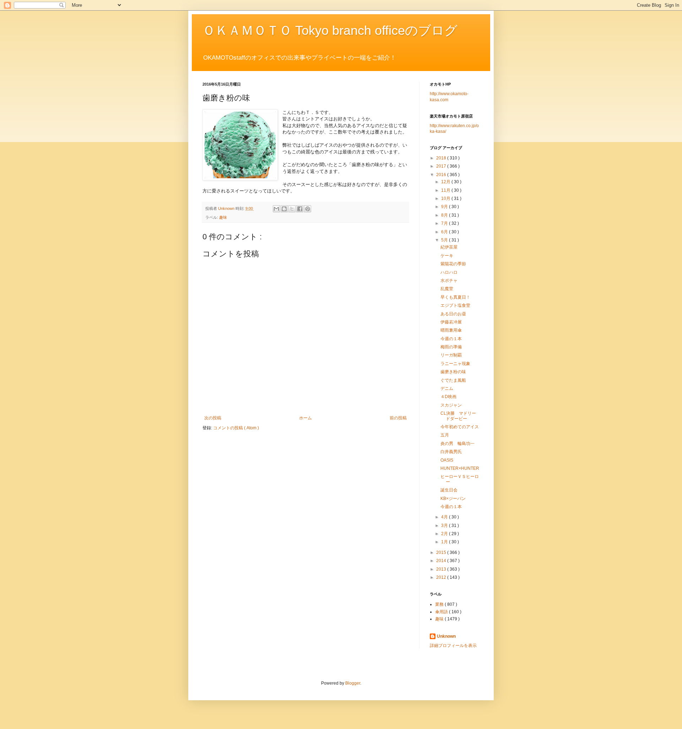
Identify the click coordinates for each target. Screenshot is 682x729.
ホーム (305, 417)
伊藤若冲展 (451, 322)
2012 (441, 577)
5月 (445, 240)
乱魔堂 (446, 288)
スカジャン (451, 405)
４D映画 (448, 396)
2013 (441, 569)
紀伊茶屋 (449, 247)
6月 (445, 231)
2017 (441, 166)
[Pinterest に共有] (307, 208)
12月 (446, 181)
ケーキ (446, 255)
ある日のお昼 (453, 313)
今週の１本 (451, 338)
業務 (440, 604)
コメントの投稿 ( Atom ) (236, 427)
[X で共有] (292, 208)
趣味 (223, 217)
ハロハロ (449, 272)
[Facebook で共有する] (299, 208)
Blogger (352, 683)
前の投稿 (398, 417)
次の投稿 (212, 417)
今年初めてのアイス (459, 426)
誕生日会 (449, 490)
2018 (441, 158)
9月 (445, 206)
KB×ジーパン (453, 498)
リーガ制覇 (451, 355)
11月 (446, 190)
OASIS (446, 460)
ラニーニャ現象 (455, 363)
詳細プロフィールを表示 (453, 645)
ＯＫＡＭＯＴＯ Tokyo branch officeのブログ (330, 30)
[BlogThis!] (284, 208)
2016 (441, 174)
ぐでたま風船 (453, 380)
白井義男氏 (451, 451)
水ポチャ (449, 280)
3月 (445, 525)
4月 (445, 517)
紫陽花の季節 (453, 263)
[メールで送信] (276, 208)
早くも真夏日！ (455, 297)
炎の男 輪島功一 (457, 443)
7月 (445, 223)
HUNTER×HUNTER (459, 468)
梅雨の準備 (451, 346)
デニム (446, 388)
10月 (446, 198)
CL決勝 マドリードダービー (458, 416)
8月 (445, 215)
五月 (444, 434)
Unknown (446, 636)
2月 (445, 533)
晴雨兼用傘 (451, 330)
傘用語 (442, 611)
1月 (445, 541)
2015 (441, 552)
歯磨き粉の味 (453, 371)
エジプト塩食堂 (455, 305)
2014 (441, 560)
